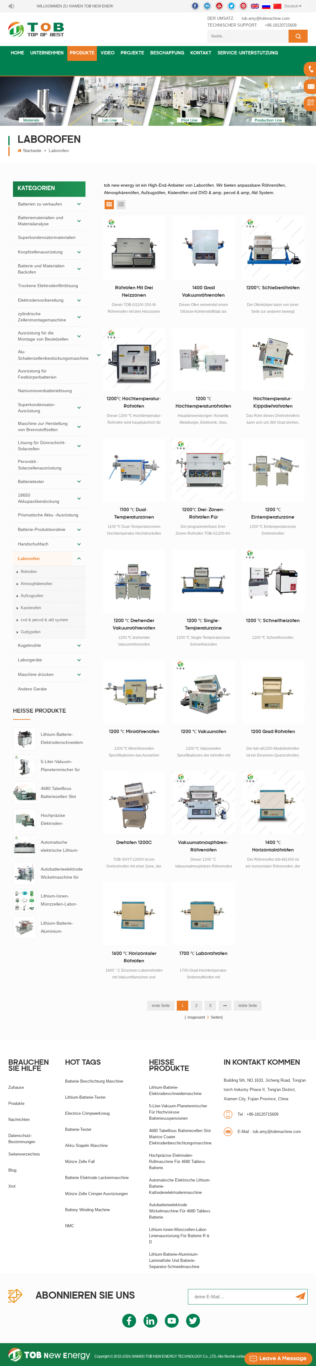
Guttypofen (30, 632)
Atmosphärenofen (36, 583)
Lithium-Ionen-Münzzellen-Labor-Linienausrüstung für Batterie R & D (61, 900)
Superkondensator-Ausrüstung (37, 407)
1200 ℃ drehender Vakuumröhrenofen (134, 625)
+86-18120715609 (281, 25)
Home (17, 53)
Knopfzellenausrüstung (40, 251)
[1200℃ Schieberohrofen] (273, 248)
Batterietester (31, 481)
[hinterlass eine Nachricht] (278, 1358)
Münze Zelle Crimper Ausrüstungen (96, 1193)
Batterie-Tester (78, 1129)
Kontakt (200, 53)
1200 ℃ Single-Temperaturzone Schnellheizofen (203, 625)
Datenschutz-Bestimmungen (21, 1138)
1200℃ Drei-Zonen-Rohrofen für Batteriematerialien (203, 514)
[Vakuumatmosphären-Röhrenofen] (203, 802)
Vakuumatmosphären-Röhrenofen (203, 847)
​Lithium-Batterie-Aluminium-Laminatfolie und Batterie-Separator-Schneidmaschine (59, 928)
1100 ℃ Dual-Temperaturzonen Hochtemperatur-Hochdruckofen (134, 514)
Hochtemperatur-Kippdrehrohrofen (273, 403)
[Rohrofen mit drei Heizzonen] (134, 248)
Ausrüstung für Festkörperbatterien (37, 374)
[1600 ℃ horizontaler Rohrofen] (134, 913)
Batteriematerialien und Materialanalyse (40, 220)
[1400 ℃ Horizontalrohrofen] (273, 802)
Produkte (82, 53)
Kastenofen (31, 607)
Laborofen (59, 150)
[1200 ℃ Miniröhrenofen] (134, 691)
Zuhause (16, 1087)
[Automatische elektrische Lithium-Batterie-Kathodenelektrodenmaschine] (24, 846)
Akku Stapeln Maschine (86, 1145)
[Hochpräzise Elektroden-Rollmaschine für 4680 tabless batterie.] (24, 819)
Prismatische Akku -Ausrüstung (48, 514)
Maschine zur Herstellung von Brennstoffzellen (43, 426)
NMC (69, 1226)
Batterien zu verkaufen (40, 204)
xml (11, 1186)
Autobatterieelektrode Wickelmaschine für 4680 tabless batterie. (62, 874)
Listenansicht (121, 204)
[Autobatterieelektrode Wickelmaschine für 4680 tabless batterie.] (24, 873)
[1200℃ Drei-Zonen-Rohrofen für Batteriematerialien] (203, 470)
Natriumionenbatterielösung (45, 390)
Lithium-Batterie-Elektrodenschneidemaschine (62, 739)
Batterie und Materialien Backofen (41, 268)
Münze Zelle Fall (80, 1161)
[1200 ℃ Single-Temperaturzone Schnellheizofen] (203, 581)
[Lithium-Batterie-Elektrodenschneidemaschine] (24, 738)
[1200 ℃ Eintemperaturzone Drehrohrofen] (273, 470)
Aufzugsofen (32, 595)
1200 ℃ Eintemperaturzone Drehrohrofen (272, 514)
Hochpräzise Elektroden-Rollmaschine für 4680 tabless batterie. (63, 820)
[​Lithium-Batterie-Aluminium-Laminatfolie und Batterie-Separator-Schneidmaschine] (24, 927)
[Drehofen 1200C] (134, 802)
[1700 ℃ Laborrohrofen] (203, 913)
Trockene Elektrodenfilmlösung (48, 285)
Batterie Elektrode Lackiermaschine (97, 1177)
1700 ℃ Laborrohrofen (203, 954)
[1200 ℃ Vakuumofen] (203, 691)
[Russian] (266, 6)
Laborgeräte (30, 659)
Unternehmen (47, 53)
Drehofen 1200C (134, 843)
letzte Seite (248, 1005)
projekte (132, 53)
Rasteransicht (109, 204)
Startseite (32, 150)
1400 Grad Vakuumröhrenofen (203, 292)
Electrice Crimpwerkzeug (87, 1113)
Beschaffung (167, 53)
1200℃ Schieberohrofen (273, 288)
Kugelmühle (29, 645)
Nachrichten (19, 1119)
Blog (12, 1170)
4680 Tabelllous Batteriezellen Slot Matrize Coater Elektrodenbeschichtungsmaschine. (63, 793)
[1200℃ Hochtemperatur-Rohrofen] (134, 359)
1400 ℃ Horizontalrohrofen (273, 847)
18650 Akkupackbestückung (38, 498)
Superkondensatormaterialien (47, 237)
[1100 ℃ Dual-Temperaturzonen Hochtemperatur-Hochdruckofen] (134, 470)
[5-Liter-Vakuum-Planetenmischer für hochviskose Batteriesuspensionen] (24, 765)
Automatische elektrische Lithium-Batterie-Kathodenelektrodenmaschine (62, 847)
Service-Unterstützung (248, 53)
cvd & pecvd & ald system (44, 619)
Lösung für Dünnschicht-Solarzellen (42, 445)
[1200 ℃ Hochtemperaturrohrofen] (203, 359)
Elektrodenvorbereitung (41, 300)
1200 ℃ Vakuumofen (203, 732)
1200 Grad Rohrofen (273, 732)
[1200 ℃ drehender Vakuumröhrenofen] (134, 581)
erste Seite (161, 1005)
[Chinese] (277, 6)
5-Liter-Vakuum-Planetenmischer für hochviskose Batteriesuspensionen (62, 766)
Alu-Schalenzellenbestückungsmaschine (53, 354)
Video (107, 53)
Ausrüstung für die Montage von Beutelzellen (43, 336)
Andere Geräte (32, 688)
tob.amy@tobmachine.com (266, 18)
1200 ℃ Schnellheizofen (273, 621)
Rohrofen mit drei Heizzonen (134, 292)
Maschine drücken (36, 674)
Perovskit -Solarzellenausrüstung (39, 464)
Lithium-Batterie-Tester (85, 1097)
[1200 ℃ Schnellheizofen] (273, 581)
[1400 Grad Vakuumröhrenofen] (203, 248)
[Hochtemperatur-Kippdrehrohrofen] (273, 359)
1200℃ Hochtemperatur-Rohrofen (133, 403)
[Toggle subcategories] (79, 204)
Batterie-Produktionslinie (41, 529)
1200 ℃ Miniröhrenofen (134, 732)
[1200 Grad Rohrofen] (273, 691)
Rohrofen (29, 571)
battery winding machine (87, 1209)
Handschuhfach (33, 543)
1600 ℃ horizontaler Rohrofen (134, 958)
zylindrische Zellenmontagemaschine (42, 316)
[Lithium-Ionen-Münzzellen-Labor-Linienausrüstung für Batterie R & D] (24, 900)
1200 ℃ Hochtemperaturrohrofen (203, 403)
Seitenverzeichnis (24, 1154)
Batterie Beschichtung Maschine (94, 1081)
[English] (255, 6)
